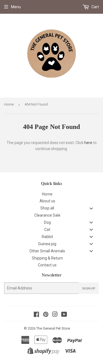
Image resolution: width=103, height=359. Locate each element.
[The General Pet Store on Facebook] (36, 315)
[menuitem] (51, 194)
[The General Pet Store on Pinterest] (46, 315)
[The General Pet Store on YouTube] (64, 315)
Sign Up (88, 288)
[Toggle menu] (91, 208)
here (88, 142)
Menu (16, 7)
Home (9, 104)
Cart (95, 7)
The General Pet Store (53, 328)
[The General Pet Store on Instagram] (55, 315)
